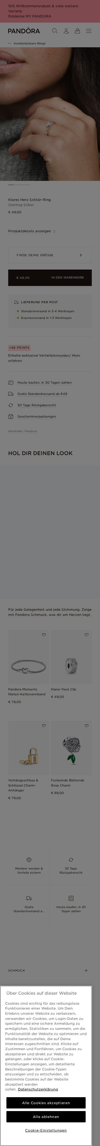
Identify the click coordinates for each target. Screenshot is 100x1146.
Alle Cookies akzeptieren (46, 1103)
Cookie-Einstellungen (46, 1130)
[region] (46, 1066)
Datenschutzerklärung (38, 1089)
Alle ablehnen (46, 1117)
